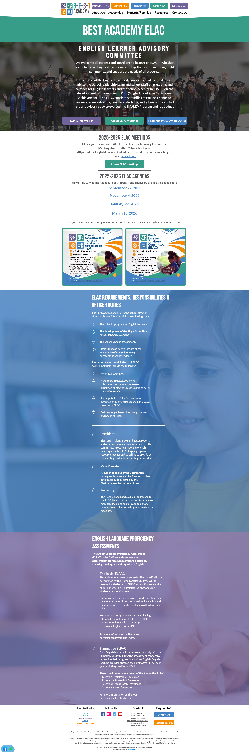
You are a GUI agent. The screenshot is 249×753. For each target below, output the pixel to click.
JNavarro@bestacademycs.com (161, 222)
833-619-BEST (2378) (137, 723)
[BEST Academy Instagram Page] (109, 714)
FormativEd (132, 750)
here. (132, 637)
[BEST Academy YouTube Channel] (120, 714)
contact (98, 734)
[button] (115, 12)
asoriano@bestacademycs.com (143, 734)
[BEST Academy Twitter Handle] (114, 714)
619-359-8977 (140, 725)
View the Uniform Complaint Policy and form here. (157, 743)
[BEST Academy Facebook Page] (103, 714)
